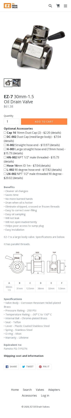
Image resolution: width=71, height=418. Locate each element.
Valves (40, 390)
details (56, 133)
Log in (45, 395)
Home (15, 390)
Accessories (29, 395)
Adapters (54, 390)
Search (27, 390)
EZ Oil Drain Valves (40, 406)
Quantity (8, 115)
